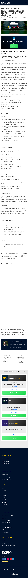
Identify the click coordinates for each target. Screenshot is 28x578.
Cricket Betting (5, 474)
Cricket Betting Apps (6, 479)
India (3, 488)
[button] (3, 559)
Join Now (14, 46)
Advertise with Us (14, 574)
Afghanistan (4, 504)
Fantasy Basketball (6, 465)
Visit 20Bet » (14, 415)
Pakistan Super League (7, 527)
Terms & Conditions (21, 573)
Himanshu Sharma (15, 342)
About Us (12, 569)
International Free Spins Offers (8, 545)
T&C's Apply (15, 386)
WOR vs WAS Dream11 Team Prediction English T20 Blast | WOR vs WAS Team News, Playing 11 (21, 360)
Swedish (4, 543)
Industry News (6, 569)
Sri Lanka (4, 497)
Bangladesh (4, 506)
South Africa (4, 492)
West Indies (4, 499)
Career (17, 569)
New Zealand (4, 502)
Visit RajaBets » (14, 392)
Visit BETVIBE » (14, 438)
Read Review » (14, 389)
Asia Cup (4, 518)
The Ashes (4, 525)
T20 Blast (4, 529)
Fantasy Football (5, 461)
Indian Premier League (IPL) (7, 515)
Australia (4, 490)
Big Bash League (5, 532)
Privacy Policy (14, 573)
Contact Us (22, 569)
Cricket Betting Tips (6, 477)
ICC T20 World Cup (6, 520)
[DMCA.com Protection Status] (5, 561)
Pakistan (4, 495)
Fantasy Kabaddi (5, 463)
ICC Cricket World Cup (7, 522)
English (3, 540)
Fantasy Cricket (5, 458)
